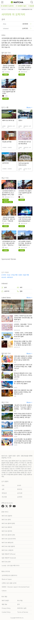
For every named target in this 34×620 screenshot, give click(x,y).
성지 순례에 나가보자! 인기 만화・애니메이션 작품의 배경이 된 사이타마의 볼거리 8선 (24, 68)
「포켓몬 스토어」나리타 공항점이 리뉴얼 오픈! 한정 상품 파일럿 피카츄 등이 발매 (23, 334)
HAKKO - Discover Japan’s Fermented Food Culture (15, 589)
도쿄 (9, 275)
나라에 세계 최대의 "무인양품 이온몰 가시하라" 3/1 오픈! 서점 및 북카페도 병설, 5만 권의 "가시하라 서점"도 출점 (17, 310)
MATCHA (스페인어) (7, 550)
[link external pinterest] (10, 507)
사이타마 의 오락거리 (8, 6)
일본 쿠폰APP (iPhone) (8, 554)
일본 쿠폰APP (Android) (9, 558)
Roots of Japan (7, 579)
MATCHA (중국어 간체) (8, 535)
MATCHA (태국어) (7, 527)
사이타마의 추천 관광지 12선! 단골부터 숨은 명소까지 (8, 91)
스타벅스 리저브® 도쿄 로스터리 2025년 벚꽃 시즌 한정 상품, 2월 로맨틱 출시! (23, 317)
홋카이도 (19, 489)
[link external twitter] (7, 507)
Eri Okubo (7, 71)
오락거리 (6, 291)
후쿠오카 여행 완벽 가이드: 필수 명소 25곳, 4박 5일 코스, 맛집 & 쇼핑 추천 (23, 375)
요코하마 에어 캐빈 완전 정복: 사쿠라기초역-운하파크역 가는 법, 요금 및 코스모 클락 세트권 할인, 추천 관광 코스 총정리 (23, 425)
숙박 (21, 287)
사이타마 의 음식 (22, 6)
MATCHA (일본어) (7, 516)
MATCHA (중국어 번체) (8, 523)
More (29, 107)
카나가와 (4, 497)
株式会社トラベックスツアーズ (10, 197)
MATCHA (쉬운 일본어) (8, 546)
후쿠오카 (10, 277)
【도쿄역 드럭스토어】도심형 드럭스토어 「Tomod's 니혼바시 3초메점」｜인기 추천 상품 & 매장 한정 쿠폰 (23, 408)
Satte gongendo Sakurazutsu (24, 164)
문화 (21, 291)
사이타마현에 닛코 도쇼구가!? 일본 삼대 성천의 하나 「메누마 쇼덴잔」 (8, 244)
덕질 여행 (14, 275)
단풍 (20, 275)
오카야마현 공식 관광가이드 (9, 575)
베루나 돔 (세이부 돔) (8, 120)
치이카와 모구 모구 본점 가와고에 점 (25, 143)
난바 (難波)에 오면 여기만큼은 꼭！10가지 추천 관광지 (22, 382)
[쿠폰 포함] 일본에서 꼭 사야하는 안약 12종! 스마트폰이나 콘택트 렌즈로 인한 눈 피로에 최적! (23, 358)
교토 (3, 489)
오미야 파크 (5, 163)
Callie (6, 95)
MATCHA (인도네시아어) (9, 539)
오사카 (4, 277)
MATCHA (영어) (6, 519)
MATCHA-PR (24, 71)
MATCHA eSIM (6, 562)
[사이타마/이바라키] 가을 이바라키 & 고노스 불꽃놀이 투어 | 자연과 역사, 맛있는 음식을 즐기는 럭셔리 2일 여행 (8, 194)
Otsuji (6, 247)
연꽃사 (20, 120)
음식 (5, 287)
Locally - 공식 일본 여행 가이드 (11, 565)
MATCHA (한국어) (7, 531)
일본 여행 (26, 275)
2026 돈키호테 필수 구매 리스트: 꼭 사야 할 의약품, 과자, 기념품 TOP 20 (23, 366)
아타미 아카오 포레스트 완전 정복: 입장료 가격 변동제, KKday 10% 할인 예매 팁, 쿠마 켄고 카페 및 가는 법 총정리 (23, 416)
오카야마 (19, 497)
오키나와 (19, 493)
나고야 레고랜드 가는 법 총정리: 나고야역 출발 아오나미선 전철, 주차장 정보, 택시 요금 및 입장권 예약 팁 (23, 442)
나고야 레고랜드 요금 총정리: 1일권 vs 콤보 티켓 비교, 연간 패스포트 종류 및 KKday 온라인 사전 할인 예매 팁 (23, 433)
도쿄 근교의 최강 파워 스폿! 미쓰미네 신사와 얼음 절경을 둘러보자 (24, 219)
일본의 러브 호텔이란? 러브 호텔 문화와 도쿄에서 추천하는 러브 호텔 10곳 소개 (23, 392)
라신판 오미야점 (6, 142)
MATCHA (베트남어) (7, 542)
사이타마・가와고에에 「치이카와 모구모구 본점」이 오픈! (23, 325)
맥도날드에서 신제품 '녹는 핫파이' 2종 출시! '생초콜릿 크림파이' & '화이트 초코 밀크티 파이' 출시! (22, 344)
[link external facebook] (3, 507)
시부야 (4, 275)
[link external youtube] (14, 507)
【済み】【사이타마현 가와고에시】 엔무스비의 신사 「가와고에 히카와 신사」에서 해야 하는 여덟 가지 (8, 69)
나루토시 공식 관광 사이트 (9, 583)
